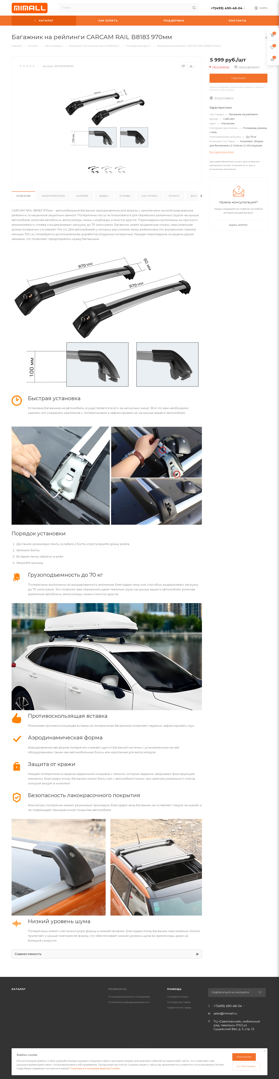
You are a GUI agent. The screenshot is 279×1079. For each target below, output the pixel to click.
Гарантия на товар (179, 1007)
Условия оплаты (177, 996)
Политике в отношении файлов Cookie (94, 1068)
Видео (104, 196)
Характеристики (53, 196)
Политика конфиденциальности (128, 1002)
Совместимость (28, 954)
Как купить (149, 196)
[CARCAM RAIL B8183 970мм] (107, 117)
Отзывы (125, 196)
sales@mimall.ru (225, 1013)
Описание (23, 196)
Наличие (82, 196)
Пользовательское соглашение (129, 996)
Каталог (19, 989)
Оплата (174, 196)
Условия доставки (179, 1002)
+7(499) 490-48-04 (226, 8)
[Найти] (194, 8)
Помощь (174, 989)
